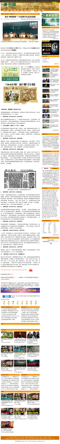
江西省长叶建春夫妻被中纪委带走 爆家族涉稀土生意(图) (54, 91)
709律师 (53, 207)
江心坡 (49, 209)
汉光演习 (43, 195)
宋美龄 (43, 215)
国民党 (53, 195)
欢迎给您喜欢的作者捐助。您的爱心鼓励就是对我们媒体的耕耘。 (14, 269)
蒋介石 (56, 213)
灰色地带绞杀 (7, 432)
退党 (55, 195)
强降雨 (31, 418)
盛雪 (49, 228)
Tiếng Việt (45, 437)
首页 (4, 10)
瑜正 (44, 231)
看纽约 (34, 438)
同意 (54, 2)
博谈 (22, 10)
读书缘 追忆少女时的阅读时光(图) (48, 37)
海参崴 (53, 204)
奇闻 (39, 10)
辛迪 (54, 232)
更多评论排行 (55, 185)
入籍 (50, 212)
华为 (44, 200)
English (36, 437)
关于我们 (22, 437)
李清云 (9, 342)
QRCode (13, 295)
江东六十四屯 (50, 208)
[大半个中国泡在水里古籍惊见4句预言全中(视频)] (33, 408)
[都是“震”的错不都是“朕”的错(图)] (46, 84)
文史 (32, 10)
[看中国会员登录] (50, 15)
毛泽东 (13, 114)
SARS (52, 209)
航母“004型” (4, 418)
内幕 (50, 199)
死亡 (36, 356)
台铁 (49, 192)
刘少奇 (50, 215)
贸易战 (49, 191)
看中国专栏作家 (46, 220)
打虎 (50, 200)
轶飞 (44, 225)
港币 (57, 203)
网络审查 (46, 208)
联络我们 (15, 437)
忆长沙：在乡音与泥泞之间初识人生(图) (9, 389)
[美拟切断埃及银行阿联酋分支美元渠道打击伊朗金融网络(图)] (46, 109)
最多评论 (46, 168)
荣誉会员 (7, 284)
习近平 (18, 55)
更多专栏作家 (55, 234)
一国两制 (57, 200)
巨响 (20, 372)
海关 (43, 212)
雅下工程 (17, 357)
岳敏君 (15, 62)
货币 (49, 203)
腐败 (46, 200)
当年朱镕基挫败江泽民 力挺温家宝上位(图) (10, 380)
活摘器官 (46, 192)
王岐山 (53, 196)
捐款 (19, 437)
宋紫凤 (44, 222)
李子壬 (55, 231)
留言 (29, 19)
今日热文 (3, 329)
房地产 (43, 204)
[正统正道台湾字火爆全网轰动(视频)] (20, 408)
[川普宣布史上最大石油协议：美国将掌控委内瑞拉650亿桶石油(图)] (33, 332)
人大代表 (22, 342)
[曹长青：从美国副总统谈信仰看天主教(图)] (46, 94)
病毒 (43, 191)
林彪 (48, 215)
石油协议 (34, 343)
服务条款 (27, 437)
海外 (56, 212)
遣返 (44, 212)
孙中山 (53, 213)
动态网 (50, 438)
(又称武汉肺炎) (47, 190)
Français (40, 437)
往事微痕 (46, 195)
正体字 (25, 418)
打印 (32, 19)
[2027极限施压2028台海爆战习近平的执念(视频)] (7, 421)
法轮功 (43, 208)
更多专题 (56, 63)
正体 (25, 19)
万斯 (50, 198)
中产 (51, 204)
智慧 (48, 216)
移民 (52, 211)
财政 (47, 204)
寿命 (45, 217)
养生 (49, 217)
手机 (52, 216)
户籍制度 (6, 356)
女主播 (46, 211)
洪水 (49, 194)
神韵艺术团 (17, 438)
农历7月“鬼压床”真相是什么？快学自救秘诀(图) (54, 116)
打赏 (27, 19)
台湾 (55, 204)
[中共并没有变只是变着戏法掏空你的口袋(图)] (46, 125)
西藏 (32, 356)
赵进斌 (31, 295)
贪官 (57, 199)
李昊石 (26, 67)
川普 (29, 343)
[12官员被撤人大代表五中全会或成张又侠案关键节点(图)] (20, 332)
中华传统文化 (21, 418)
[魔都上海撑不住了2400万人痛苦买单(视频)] (7, 360)
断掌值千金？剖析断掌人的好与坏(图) (49, 140)
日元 (55, 203)
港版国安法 (54, 194)
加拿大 (43, 213)
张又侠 (16, 342)
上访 (55, 207)
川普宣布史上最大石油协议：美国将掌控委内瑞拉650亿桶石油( (32, 341)
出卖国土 (43, 192)
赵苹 (54, 228)
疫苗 (47, 194)
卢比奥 (56, 190)
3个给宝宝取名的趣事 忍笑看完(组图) (9, 309)
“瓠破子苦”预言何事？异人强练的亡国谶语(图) (54, 106)
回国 (48, 212)
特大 (34, 19)
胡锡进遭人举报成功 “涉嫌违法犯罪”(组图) (30, 314)
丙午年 (34, 418)
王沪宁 (57, 198)
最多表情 (55, 168)
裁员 (3, 370)
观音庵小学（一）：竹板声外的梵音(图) (9, 383)
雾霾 (43, 207)
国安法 (43, 194)
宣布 (31, 343)
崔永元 (46, 199)
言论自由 (43, 211)
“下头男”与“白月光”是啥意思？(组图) (8, 314)
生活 (36, 10)
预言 (3, 432)
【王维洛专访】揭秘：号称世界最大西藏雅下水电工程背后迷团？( (20, 355)
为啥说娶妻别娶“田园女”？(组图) (8, 319)
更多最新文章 (55, 148)
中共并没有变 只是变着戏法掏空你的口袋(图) (54, 126)
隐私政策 (32, 437)
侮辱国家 (35, 295)
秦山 (44, 229)
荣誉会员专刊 (46, 27)
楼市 (45, 204)
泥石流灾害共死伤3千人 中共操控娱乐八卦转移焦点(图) (54, 75)
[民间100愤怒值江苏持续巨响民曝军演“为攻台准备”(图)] (20, 360)
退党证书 (45, 438)
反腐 (48, 200)
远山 (49, 225)
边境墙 (47, 198)
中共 (22, 372)
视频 (43, 10)
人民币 (51, 203)
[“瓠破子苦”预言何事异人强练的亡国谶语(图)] (46, 104)
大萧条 (5, 370)
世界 (29, 10)
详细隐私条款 (11, 2)
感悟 (50, 216)
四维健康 (45, 232)
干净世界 (12, 438)
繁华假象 (8, 370)
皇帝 (54, 215)
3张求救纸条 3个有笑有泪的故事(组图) (9, 312)
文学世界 (24, 11)
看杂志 (26, 438)
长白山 (43, 209)
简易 (54, 222)
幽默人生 (45, 216)
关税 (45, 198)
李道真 (49, 224)
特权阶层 (37, 370)
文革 (47, 217)
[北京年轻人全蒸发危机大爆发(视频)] (7, 346)
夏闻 (54, 225)
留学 (56, 211)
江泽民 (43, 199)
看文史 (7, 14)
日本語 (49, 437)
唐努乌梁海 (55, 208)
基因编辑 (45, 207)
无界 (53, 438)
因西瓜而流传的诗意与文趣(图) (48, 29)
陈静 (49, 227)
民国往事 (10, 11)
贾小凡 (44, 224)
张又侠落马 (44, 60)
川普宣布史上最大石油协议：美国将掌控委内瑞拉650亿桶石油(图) (54, 80)
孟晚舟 (43, 198)
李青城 (55, 229)
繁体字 (16, 418)
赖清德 (55, 196)
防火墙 (48, 207)
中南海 (48, 199)
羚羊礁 (8, 418)
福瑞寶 (41, 438)
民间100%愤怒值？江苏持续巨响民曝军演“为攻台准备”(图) (20, 369)
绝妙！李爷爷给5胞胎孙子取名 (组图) (9, 317)
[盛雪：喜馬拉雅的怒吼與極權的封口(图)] (46, 99)
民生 (54, 212)
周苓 (44, 227)
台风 (29, 418)
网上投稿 (10, 437)
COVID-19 (45, 191)
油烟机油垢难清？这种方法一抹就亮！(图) (50, 155)
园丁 (44, 228)
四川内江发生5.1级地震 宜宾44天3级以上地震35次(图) (54, 121)
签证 (46, 212)
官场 (11, 10)
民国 (47, 213)
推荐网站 (7, 438)
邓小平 (46, 215)
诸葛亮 (56, 215)
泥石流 (34, 356)
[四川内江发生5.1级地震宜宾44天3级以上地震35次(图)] (46, 119)
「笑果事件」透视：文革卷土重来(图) (29, 312)
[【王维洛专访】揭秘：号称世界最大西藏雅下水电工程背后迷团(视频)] (20, 346)
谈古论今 (14, 11)
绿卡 (52, 212)
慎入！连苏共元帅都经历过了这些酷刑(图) (10, 378)
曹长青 (49, 232)
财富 (49, 204)
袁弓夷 (51, 194)
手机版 (22, 19)
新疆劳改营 (55, 209)
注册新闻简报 (46, 237)
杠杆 (43, 203)
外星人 (43, 217)
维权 (50, 207)
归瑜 (54, 224)
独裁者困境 (12, 432)
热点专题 (44, 56)
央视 (49, 211)
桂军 (49, 213)
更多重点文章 (55, 130)
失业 (3, 356)
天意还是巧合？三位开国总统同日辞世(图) (50, 31)
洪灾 (37, 418)
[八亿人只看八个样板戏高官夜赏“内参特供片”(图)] (33, 360)
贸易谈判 (54, 198)
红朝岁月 (19, 11)
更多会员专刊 (55, 38)
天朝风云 (5, 11)
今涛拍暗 (50, 222)
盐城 (18, 372)
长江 (45, 194)
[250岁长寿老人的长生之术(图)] (7, 332)
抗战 (51, 213)
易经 (43, 216)
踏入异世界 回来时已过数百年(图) (48, 34)
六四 (56, 191)
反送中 (54, 199)
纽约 (25, 10)
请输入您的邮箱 (51, 240)
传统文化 (29, 11)
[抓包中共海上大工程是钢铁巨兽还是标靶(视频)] (7, 408)
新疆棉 (55, 192)
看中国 (10, 5)
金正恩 (50, 196)
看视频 (30, 438)
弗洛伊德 (43, 196)
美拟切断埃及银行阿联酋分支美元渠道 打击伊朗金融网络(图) (54, 111)
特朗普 (54, 190)
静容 (49, 229)
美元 (44, 203)
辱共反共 (39, 295)
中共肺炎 (43, 190)
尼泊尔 (29, 356)
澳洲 (45, 213)
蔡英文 (57, 204)
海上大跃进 (12, 418)
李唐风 (55, 227)
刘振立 (19, 342)
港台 (18, 10)
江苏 (16, 372)
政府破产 (12, 370)
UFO (46, 196)
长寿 (7, 342)
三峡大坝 (52, 192)
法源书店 (22, 438)
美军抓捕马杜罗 (45, 61)
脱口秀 (5, 48)
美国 (15, 10)
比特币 (47, 203)
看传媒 (37, 438)
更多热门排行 (55, 165)
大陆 (8, 10)
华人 (51, 211)
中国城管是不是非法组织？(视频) (48, 182)
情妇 (43, 200)
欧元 (53, 203)
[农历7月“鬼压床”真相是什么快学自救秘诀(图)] (46, 114)
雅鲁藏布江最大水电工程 (23, 357)
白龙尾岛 (46, 209)
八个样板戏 (33, 370)
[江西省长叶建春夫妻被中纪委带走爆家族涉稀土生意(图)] (46, 89)
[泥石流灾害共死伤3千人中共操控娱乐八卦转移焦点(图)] (33, 346)
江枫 (49, 231)
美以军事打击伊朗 (46, 58)
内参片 (29, 370)
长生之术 (4, 342)
